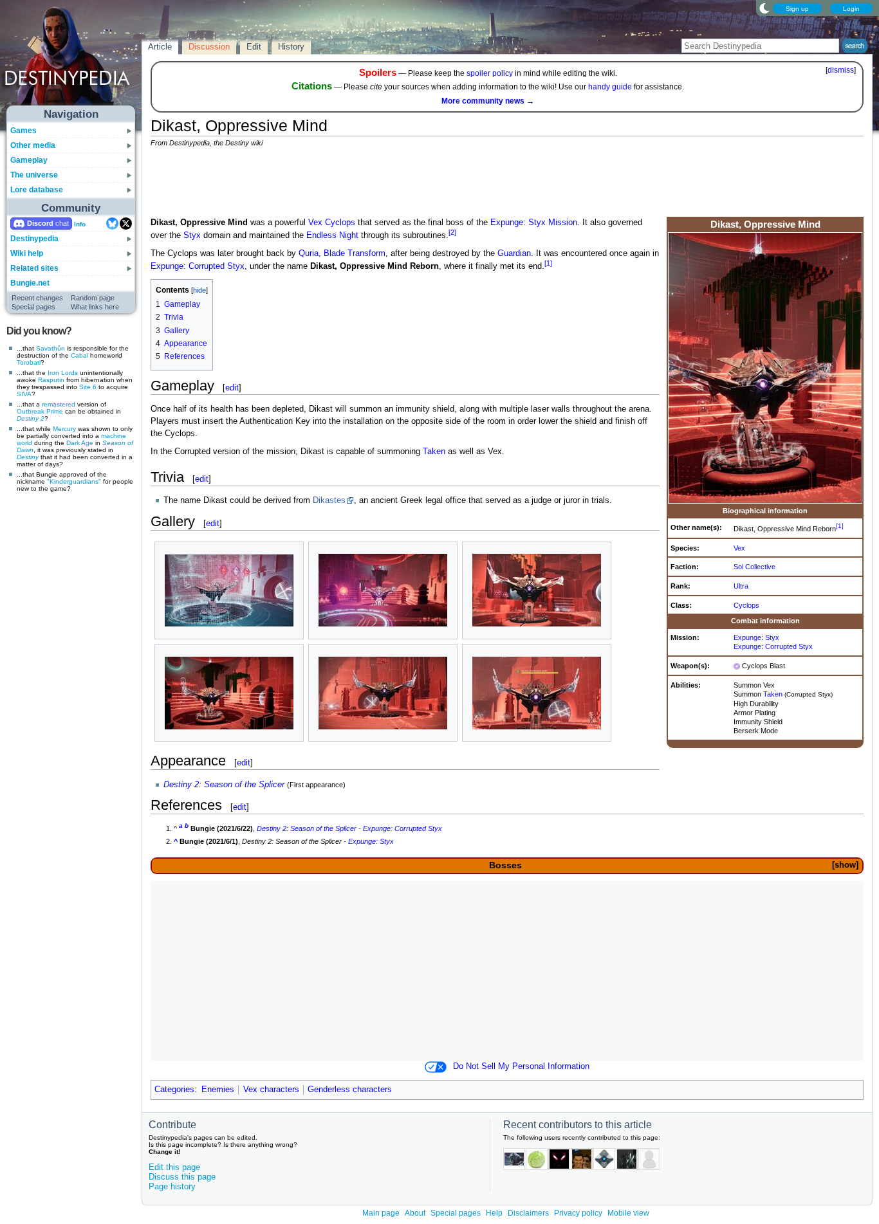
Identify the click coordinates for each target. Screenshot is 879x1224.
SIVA (24, 393)
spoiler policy (490, 73)
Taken (772, 694)
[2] (452, 232)
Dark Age (79, 442)
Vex (739, 548)
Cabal (79, 355)
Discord (40, 223)
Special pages (33, 307)
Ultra (741, 586)
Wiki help (26, 253)
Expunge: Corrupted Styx (773, 646)
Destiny (28, 457)
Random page (93, 298)
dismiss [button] (841, 70)
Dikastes (329, 500)
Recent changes (37, 298)
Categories (174, 1089)
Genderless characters (350, 1089)
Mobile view (628, 1213)
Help (494, 1213)
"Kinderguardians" (74, 481)
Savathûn (50, 348)
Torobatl (29, 362)
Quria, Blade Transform (342, 253)
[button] (845, 865)
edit (232, 387)
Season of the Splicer (244, 784)
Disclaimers (528, 1213)
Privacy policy (578, 1213)
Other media (32, 145)
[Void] (737, 666)
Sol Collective (754, 567)
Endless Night (332, 235)
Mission (562, 222)
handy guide (610, 86)
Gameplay (29, 160)
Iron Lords (63, 372)
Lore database (36, 189)
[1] (840, 525)
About (415, 1213)
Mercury (64, 428)
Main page (381, 1213)
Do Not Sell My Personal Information (521, 1066)
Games (23, 130)
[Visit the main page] (71, 59)
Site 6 (88, 386)
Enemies (217, 1089)
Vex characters (271, 1089)
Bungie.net (30, 283)
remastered (58, 404)
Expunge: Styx (756, 637)
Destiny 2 (30, 418)
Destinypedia (34, 238)
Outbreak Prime (40, 411)
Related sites (34, 268)
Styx (192, 235)
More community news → (487, 100)
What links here (95, 307)
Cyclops (746, 605)
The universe (34, 174)
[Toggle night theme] (764, 8)
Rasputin (51, 379)
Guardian (514, 253)
